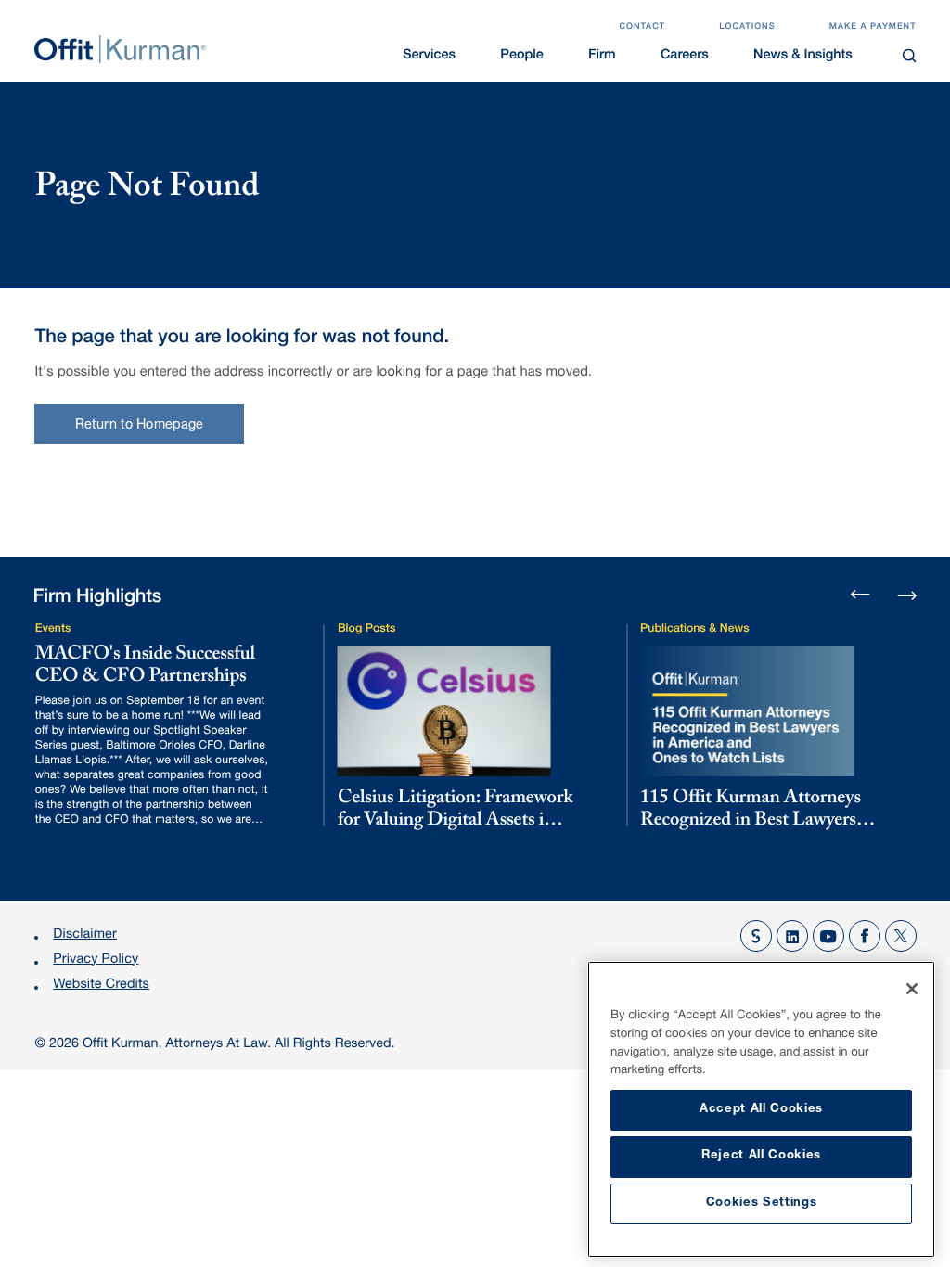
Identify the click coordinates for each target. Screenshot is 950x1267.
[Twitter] (901, 936)
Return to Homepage (139, 425)
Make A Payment (873, 27)
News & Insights (803, 56)
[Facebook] (864, 936)
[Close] (912, 988)
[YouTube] (828, 936)
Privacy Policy (95, 960)
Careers (685, 56)
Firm (602, 56)
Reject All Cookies (761, 1156)
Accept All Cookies (761, 1110)
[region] (761, 1109)
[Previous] (860, 596)
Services (429, 56)
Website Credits (101, 985)
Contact (642, 27)
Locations (747, 27)
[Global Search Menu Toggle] (908, 55)
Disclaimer (85, 935)
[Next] (907, 593)
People (521, 56)
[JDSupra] (756, 936)
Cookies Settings (761, 1203)
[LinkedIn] (792, 936)
